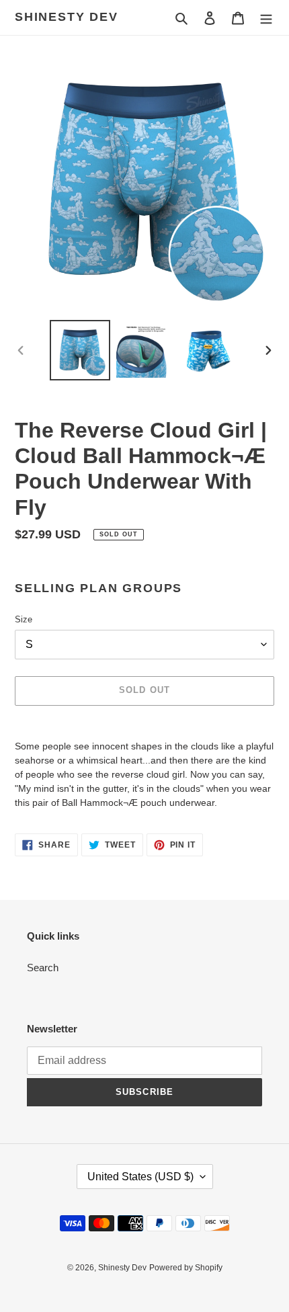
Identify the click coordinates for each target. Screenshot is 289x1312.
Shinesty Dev (66, 17)
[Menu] (266, 17)
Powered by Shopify (185, 1267)
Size (23, 619)
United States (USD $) (140, 1176)
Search (42, 967)
